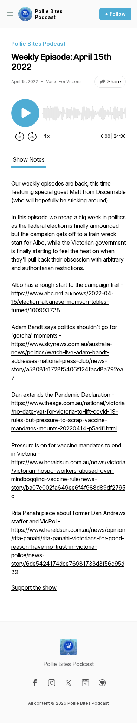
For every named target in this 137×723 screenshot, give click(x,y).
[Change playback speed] (47, 136)
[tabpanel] (68, 389)
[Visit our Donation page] (102, 682)
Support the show (34, 587)
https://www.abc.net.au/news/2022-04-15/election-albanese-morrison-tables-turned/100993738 (62, 302)
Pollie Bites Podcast (49, 14)
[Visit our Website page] (85, 682)
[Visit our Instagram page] (51, 682)
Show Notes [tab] (29, 159)
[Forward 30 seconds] (32, 136)
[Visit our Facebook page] (34, 682)
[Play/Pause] (25, 113)
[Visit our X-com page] (68, 682)
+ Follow (115, 14)
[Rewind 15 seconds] (20, 136)
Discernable (111, 191)
